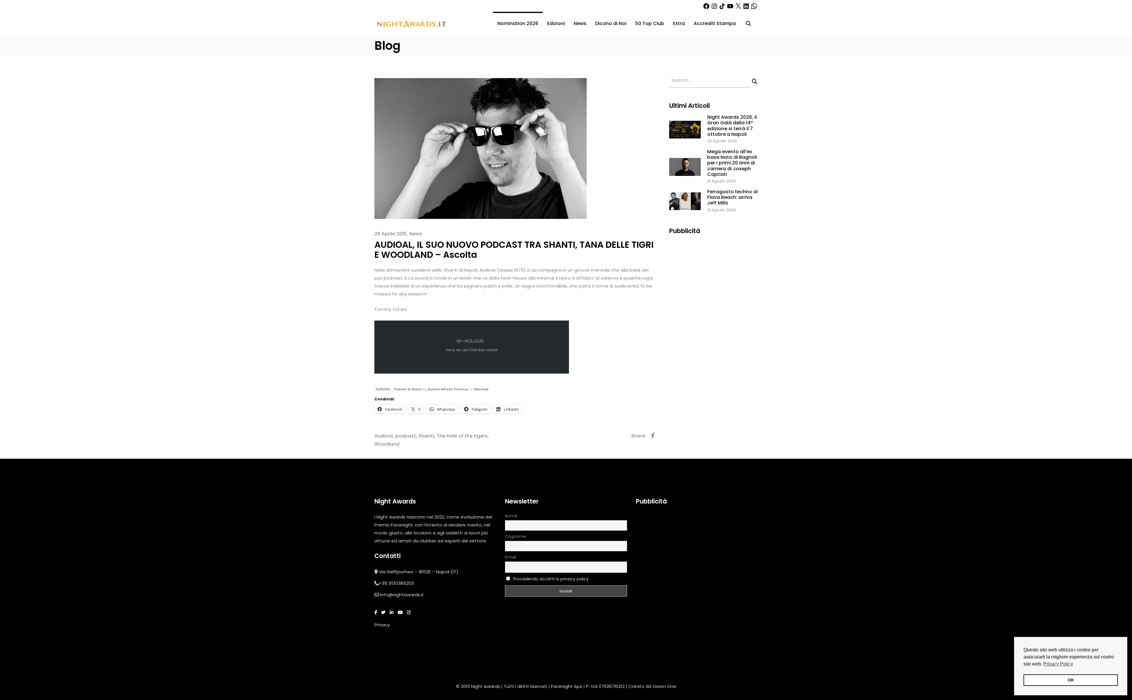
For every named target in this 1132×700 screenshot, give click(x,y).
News (415, 233)
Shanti (426, 435)
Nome (511, 516)
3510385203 (401, 583)
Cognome (515, 536)
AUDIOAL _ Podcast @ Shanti (399, 389)
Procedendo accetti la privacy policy (551, 579)
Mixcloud (481, 389)
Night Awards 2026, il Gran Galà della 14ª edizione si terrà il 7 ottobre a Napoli (732, 126)
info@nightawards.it (402, 595)
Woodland (386, 444)
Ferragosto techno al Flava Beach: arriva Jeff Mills (732, 197)
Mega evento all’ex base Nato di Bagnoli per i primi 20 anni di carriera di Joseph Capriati (732, 163)
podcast (405, 435)
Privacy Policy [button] (1058, 663)
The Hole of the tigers (462, 435)
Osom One (664, 686)
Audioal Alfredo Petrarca (447, 389)
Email (510, 557)
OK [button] (1071, 680)
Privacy (382, 625)
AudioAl (383, 435)
